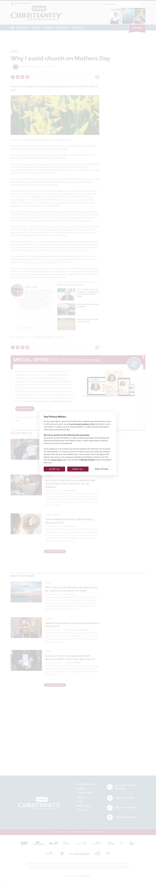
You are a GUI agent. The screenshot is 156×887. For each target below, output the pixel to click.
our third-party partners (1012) (82, 424)
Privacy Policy (56, 460)
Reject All (78, 469)
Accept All (54, 469)
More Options (101, 469)
